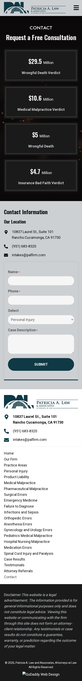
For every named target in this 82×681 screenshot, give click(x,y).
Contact (10, 577)
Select (13, 310)
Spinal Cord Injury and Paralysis (28, 553)
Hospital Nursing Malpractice (27, 541)
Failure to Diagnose (19, 506)
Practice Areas (15, 465)
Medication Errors (18, 547)
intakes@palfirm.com (29, 255)
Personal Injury (16, 471)
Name (14, 272)
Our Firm (10, 459)
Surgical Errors (15, 494)
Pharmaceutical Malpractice (26, 489)
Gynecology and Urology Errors (28, 530)
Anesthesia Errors (18, 524)
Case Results (14, 559)
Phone (14, 291)
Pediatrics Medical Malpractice (28, 536)
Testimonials (14, 565)
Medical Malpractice (20, 483)
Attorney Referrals (18, 571)
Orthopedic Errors (18, 518)
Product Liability (16, 477)
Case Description (23, 330)
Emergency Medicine (20, 500)
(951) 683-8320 (24, 246)
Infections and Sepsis (21, 512)
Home (9, 453)
